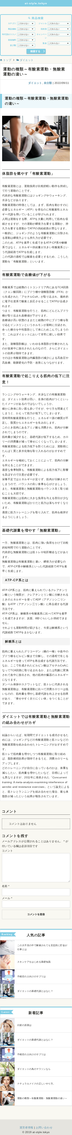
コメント (7, 850)
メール (7, 898)
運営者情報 (26, 1127)
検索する (35, 51)
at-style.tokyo (36, 3)
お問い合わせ (44, 1127)
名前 (5, 886)
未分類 (48, 82)
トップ (6, 60)
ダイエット (26, 60)
